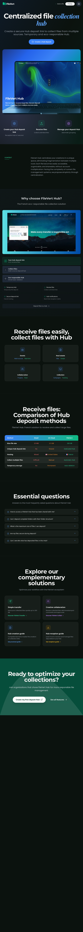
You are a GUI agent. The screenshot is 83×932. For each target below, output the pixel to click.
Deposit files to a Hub (40, 306)
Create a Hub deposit (43, 42)
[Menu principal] (78, 3)
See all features (57, 699)
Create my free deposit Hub (28, 699)
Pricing (70, 4)
